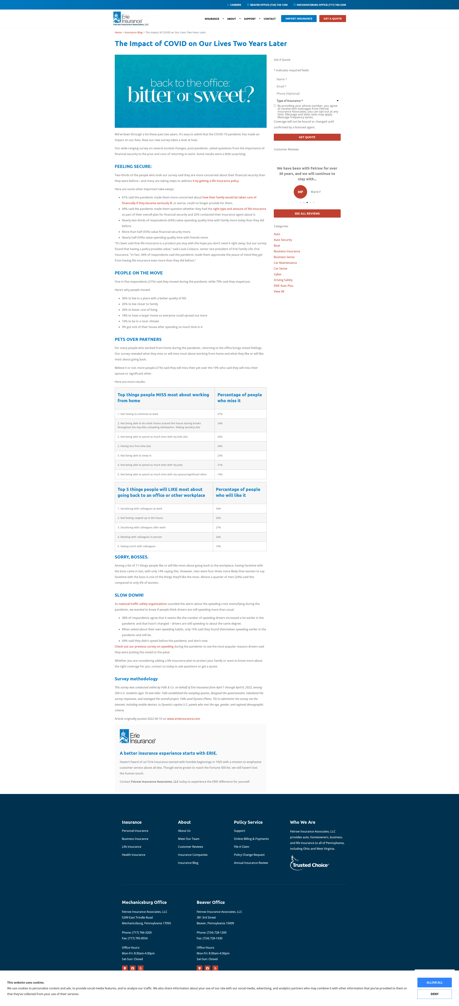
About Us (184, 831)
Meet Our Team (188, 839)
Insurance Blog (134, 32)
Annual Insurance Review (251, 863)
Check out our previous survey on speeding (144, 646)
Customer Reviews (190, 847)
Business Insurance (135, 839)
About (231, 18)
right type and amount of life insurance (239, 209)
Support (250, 18)
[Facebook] (133, 968)
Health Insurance (133, 855)
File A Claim (241, 847)
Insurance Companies (193, 855)
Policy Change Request (249, 855)
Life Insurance (131, 847)
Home (118, 32)
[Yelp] (140, 968)
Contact (270, 18)
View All (279, 291)
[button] (300, 202)
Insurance (212, 18)
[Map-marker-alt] (125, 968)
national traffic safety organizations (143, 604)
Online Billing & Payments (251, 839)
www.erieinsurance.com (183, 719)
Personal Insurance (135, 831)
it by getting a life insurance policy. (216, 181)
